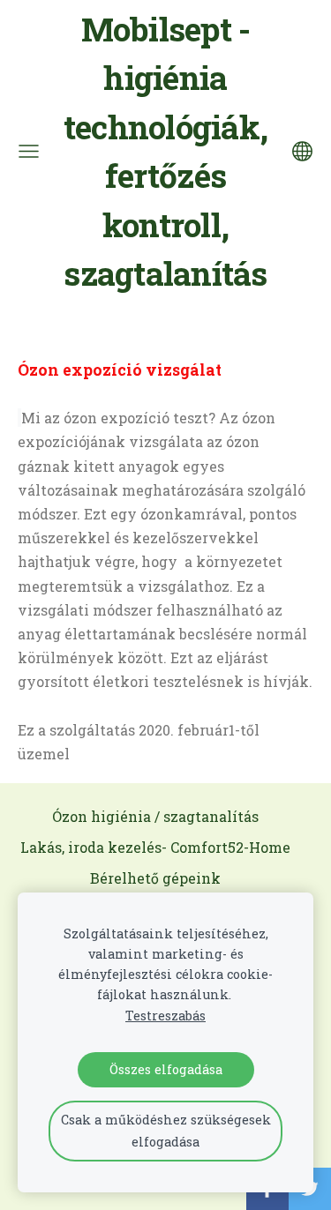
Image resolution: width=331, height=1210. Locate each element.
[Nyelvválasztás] (302, 151)
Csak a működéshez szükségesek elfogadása (166, 1130)
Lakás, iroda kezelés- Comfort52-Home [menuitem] (155, 847)
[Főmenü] (28, 151)
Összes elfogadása (165, 1069)
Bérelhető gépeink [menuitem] (155, 878)
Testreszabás (165, 1015)
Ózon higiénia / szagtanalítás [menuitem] (155, 816)
